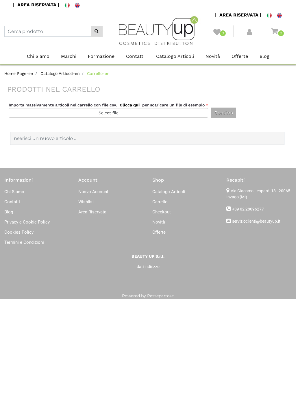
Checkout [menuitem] (161, 212)
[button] (97, 31)
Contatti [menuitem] (135, 56)
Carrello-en (98, 73)
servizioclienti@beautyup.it (256, 221)
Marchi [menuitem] (68, 56)
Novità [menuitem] (213, 56)
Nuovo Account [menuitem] (93, 191)
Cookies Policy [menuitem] (19, 232)
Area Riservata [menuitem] (92, 212)
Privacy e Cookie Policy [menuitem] (27, 222)
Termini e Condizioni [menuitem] (24, 242)
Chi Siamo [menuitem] (38, 56)
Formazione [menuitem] (101, 56)
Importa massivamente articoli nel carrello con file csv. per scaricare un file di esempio (108, 105)
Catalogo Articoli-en (60, 73)
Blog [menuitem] (264, 56)
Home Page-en (18, 73)
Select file (109, 112)
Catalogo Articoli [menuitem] (175, 56)
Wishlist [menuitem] (86, 201)
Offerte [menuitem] (240, 56)
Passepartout (160, 295)
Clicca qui (130, 105)
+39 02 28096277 (248, 209)
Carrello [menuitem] (160, 201)
